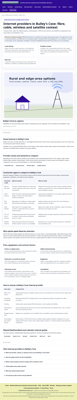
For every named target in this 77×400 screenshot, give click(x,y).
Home (4, 7)
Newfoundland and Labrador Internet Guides (23, 385)
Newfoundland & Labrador (50, 7)
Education (5, 10)
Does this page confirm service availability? (19, 357)
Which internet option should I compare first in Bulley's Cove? (24, 362)
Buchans (25, 336)
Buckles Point (33, 336)
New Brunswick (28, 7)
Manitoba (10, 7)
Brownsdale (7, 336)
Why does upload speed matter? (15, 371)
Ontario (71, 7)
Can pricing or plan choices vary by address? (19, 375)
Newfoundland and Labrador (11, 15)
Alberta (64, 7)
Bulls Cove (42, 336)
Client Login (13, 10)
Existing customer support (64, 385)
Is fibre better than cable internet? (16, 366)
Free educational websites (31, 388)
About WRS (45, 385)
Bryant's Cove (16, 336)
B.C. (60, 7)
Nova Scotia (37, 7)
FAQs (39, 385)
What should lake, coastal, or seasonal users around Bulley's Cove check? (28, 352)
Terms (51, 388)
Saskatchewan (18, 7)
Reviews (52, 385)
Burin (49, 336)
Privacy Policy (44, 388)
